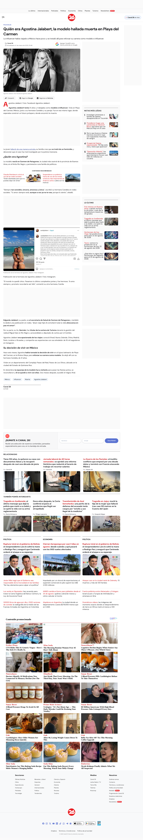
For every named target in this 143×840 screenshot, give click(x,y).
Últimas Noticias (20, 779)
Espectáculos (19, 785)
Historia (56, 785)
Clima (17, 782)
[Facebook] (43, 824)
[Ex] (50, 824)
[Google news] (71, 824)
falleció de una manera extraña (23, 149)
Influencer (17, 379)
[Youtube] (53, 824)
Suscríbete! (112, 441)
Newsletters (115, 802)
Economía (48, 539)
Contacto (112, 782)
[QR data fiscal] (99, 825)
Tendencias (38, 793)
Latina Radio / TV (95, 782)
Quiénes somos (114, 779)
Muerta (27, 379)
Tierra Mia (93, 785)
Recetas (56, 790)
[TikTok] (60, 824)
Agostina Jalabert (40, 379)
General (37, 785)
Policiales (7, 25)
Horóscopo (18, 788)
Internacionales (39, 788)
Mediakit (114, 790)
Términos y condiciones (116, 785)
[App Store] (78, 824)
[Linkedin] (57, 824)
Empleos (111, 799)
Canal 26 (10, 43)
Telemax (92, 788)
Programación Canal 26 (116, 793)
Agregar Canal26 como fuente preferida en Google (68, 44)
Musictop (93, 790)
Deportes (37, 782)
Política (7, 539)
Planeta (56, 788)
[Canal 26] (71, 812)
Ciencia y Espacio (59, 779)
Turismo (56, 793)
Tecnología (18, 793)
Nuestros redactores (115, 796)
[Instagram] (47, 824)
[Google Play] (90, 824)
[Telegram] (67, 824)
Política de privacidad (116, 788)
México (7, 379)
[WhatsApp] (64, 824)
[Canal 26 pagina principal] (71, 21)
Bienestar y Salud (40, 779)
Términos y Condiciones (67, 831)
